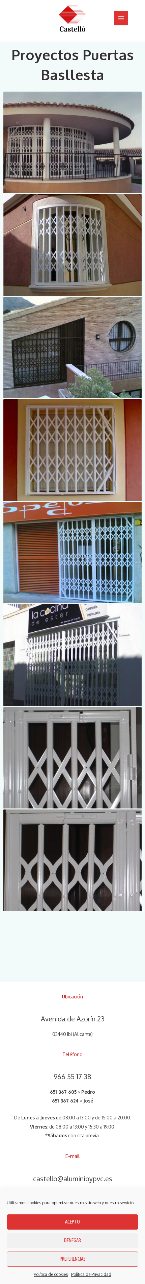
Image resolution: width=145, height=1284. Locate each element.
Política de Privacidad (91, 1274)
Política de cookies (51, 1274)
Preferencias (73, 1259)
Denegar (72, 1240)
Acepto (72, 1222)
